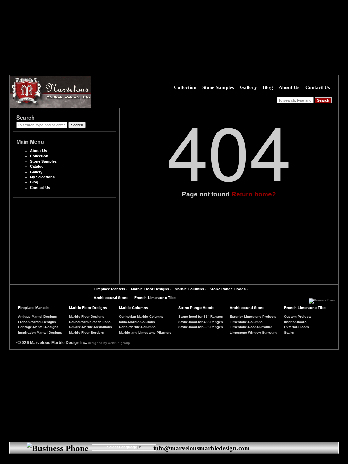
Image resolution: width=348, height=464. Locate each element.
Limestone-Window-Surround (253, 332)
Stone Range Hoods (228, 289)
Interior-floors (295, 322)
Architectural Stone (111, 298)
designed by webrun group (109, 343)
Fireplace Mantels (109, 289)
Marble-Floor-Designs (86, 316)
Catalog (37, 166)
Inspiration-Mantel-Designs (40, 332)
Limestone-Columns (246, 322)
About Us (289, 87)
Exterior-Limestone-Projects (253, 316)
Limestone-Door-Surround (251, 327)
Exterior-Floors (296, 327)
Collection (185, 87)
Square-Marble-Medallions (90, 327)
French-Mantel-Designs (37, 322)
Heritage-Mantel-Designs (38, 327)
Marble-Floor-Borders (86, 332)
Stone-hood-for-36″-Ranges (200, 316)
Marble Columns (189, 289)
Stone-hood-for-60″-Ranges (200, 327)
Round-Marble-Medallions (90, 322)
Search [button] (323, 100)
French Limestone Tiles (155, 298)
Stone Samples (218, 87)
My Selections (42, 177)
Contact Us (317, 87)
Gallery (248, 87)
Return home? (253, 194)
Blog (268, 87)
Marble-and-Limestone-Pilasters (145, 332)
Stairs (289, 332)
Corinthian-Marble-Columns (141, 316)
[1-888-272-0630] (322, 298)
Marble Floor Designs (150, 289)
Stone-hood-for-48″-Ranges (200, 322)
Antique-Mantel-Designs (37, 316)
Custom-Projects (298, 316)
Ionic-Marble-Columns (137, 322)
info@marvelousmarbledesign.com (201, 448)
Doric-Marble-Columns (137, 327)
